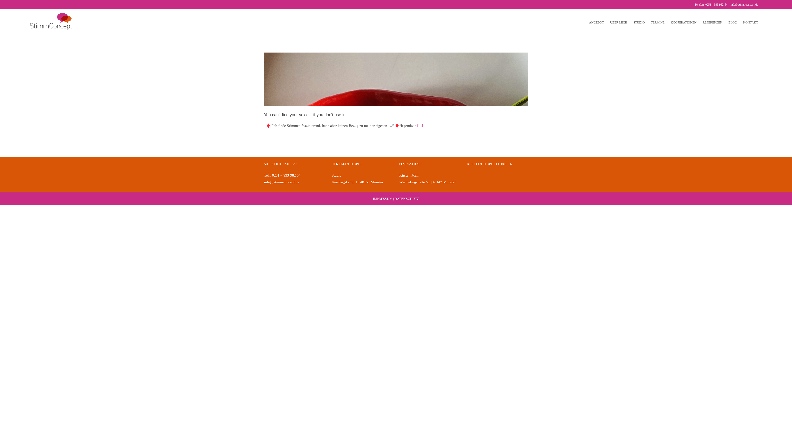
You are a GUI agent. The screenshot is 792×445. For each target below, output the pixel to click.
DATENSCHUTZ (407, 198)
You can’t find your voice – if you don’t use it (304, 114)
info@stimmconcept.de (744, 4)
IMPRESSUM (382, 198)
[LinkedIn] (469, 175)
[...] (420, 126)
